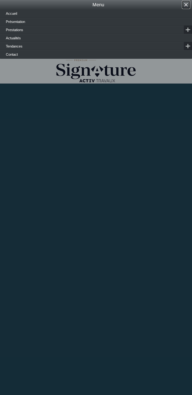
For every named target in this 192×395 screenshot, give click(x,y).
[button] (181, 384)
